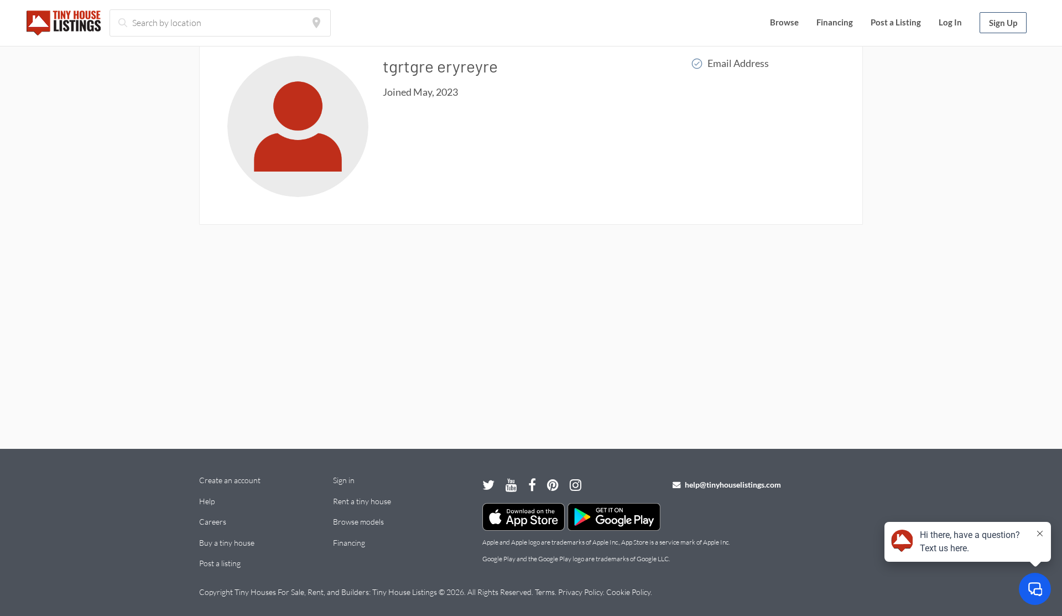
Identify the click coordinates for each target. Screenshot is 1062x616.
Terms (545, 592)
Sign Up (1003, 23)
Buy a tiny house (226, 542)
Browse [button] (784, 22)
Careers (212, 521)
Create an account (230, 480)
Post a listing (220, 563)
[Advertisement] (531, 330)
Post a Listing (896, 22)
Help (207, 501)
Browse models (358, 521)
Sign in (344, 480)
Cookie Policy (628, 592)
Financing (834, 22)
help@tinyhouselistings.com (732, 484)
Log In (950, 22)
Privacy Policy (580, 592)
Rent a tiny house (362, 501)
